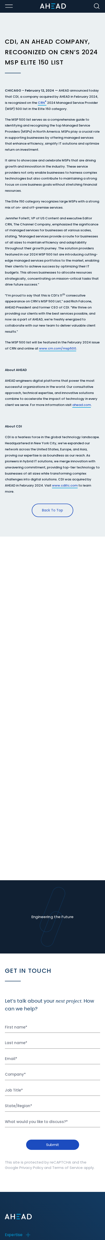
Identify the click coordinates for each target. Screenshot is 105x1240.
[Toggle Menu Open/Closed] (9, 6)
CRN (41, 102)
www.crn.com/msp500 (57, 348)
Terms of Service (67, 1167)
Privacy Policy (31, 1167)
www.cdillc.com (65, 485)
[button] (67, 1228)
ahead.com (81, 405)
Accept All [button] (18, 1228)
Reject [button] (39, 1228)
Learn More (72, 1215)
